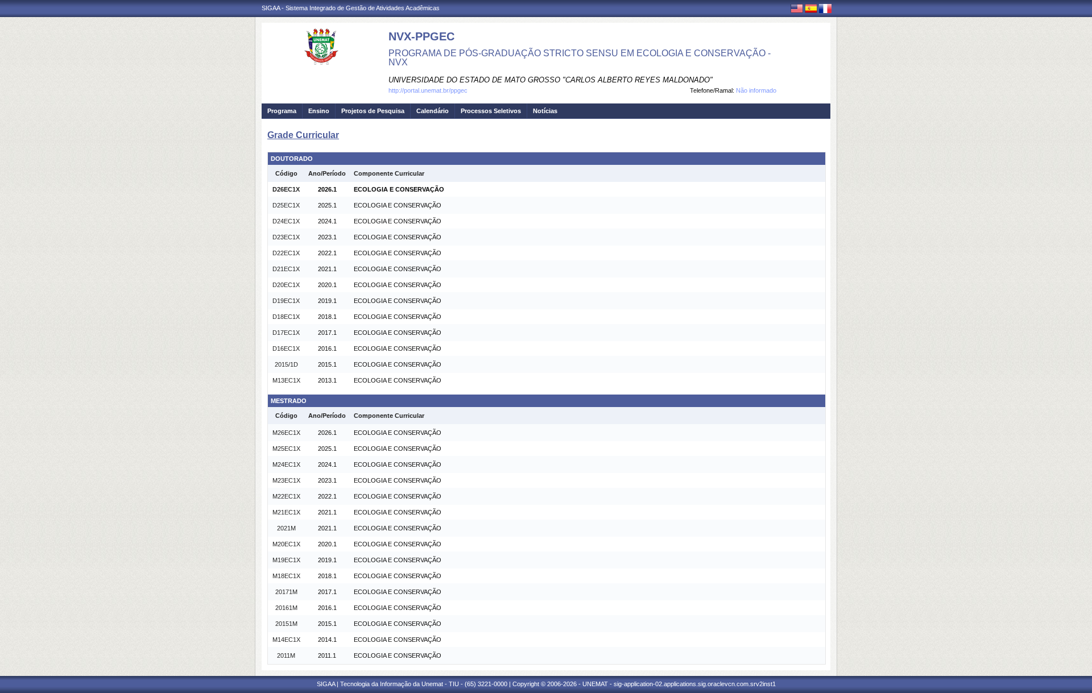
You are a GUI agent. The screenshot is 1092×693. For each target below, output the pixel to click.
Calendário (432, 110)
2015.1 (327, 364)
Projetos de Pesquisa (372, 110)
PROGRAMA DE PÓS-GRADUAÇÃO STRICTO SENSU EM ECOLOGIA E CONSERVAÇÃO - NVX (579, 57)
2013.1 (327, 380)
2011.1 (327, 655)
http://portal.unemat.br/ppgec (428, 90)
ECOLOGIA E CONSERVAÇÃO (399, 189)
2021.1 (327, 268)
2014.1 (327, 639)
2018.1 (327, 316)
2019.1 (327, 300)
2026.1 (327, 189)
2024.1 (327, 221)
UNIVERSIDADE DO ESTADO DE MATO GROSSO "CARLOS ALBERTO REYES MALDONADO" (550, 80)
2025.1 (327, 205)
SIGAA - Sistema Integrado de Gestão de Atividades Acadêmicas (351, 8)
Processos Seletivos (491, 110)
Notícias (545, 110)
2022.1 (327, 253)
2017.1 (327, 332)
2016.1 (327, 348)
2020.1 (327, 284)
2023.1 (327, 237)
